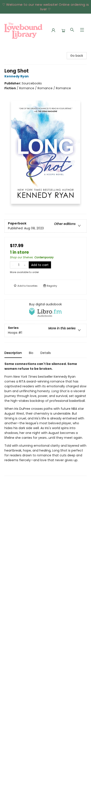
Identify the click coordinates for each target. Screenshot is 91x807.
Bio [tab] (31, 353)
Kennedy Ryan (16, 76)
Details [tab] (45, 353)
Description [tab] (13, 353)
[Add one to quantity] (24, 264)
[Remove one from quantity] (13, 264)
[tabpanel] (45, 418)
